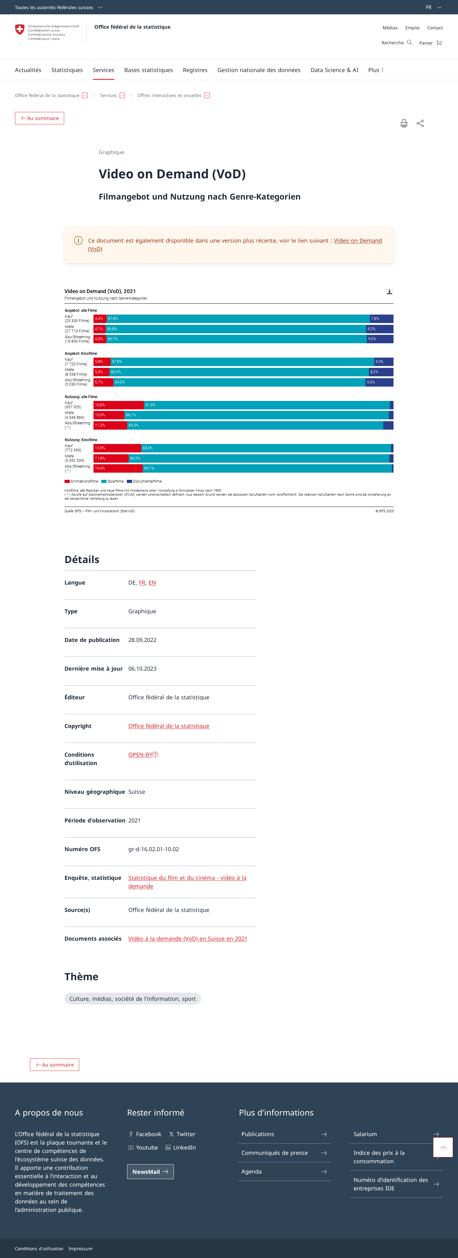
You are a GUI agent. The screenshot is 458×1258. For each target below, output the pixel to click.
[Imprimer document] (404, 123)
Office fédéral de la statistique (132, 26)
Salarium (365, 1134)
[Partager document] (420, 123)
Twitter (186, 1134)
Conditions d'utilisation (39, 1248)
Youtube (147, 1147)
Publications (257, 1134)
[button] (28, 70)
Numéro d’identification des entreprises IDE (391, 1184)
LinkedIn (184, 1147)
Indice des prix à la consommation (379, 1157)
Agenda (251, 1171)
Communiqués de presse (274, 1152)
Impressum (81, 1248)
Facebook (148, 1134)
